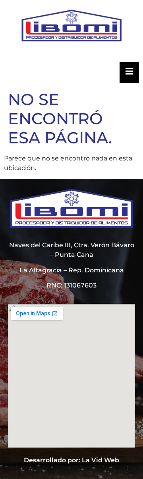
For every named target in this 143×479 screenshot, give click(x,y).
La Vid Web (100, 460)
